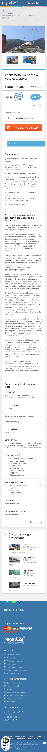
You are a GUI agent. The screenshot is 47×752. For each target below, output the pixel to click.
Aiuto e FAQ (11, 689)
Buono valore (12, 658)
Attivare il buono (13, 655)
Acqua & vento (8, 13)
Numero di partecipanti (14, 429)
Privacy (40, 736)
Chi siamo (31, 736)
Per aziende (11, 702)
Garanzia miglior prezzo (16, 695)
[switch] (5, 748)
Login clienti (11, 664)
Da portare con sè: (12, 455)
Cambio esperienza (15, 698)
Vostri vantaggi (13, 686)
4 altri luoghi (37, 87)
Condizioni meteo (12, 440)
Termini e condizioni (17, 739)
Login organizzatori (14, 667)
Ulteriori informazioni (13, 500)
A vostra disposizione (14, 482)
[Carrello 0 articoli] (37, 2)
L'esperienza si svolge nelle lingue (19, 511)
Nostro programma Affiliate (18, 670)
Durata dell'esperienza (14, 405)
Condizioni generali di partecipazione (20, 416)
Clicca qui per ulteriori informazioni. (26, 748)
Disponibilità (10, 392)
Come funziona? (13, 683)
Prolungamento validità (16, 661)
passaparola (37, 522)
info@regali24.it (10, 720)
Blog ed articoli (13, 673)
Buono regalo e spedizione (18, 692)
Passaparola (20, 736)
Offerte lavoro (32, 739)
